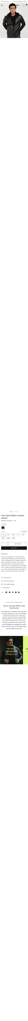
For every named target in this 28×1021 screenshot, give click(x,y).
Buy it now (14, 548)
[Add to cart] (17, 544)
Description (4, 554)
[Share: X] (9, 592)
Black (3, 527)
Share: (2, 592)
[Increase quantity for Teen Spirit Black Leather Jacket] (6, 544)
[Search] (23, 5)
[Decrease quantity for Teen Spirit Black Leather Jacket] (2, 544)
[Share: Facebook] (6, 592)
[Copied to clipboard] (18, 592)
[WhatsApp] (15, 592)
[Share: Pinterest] (12, 592)
